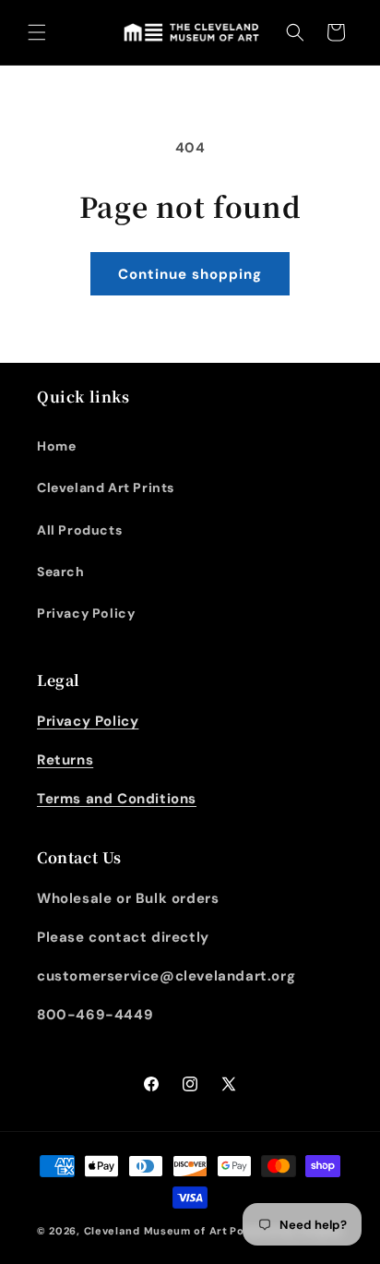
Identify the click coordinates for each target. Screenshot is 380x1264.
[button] (37, 32)
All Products (79, 530)
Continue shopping (190, 274)
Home (56, 446)
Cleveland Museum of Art (156, 1230)
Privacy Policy (86, 613)
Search (61, 571)
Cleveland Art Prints (105, 487)
